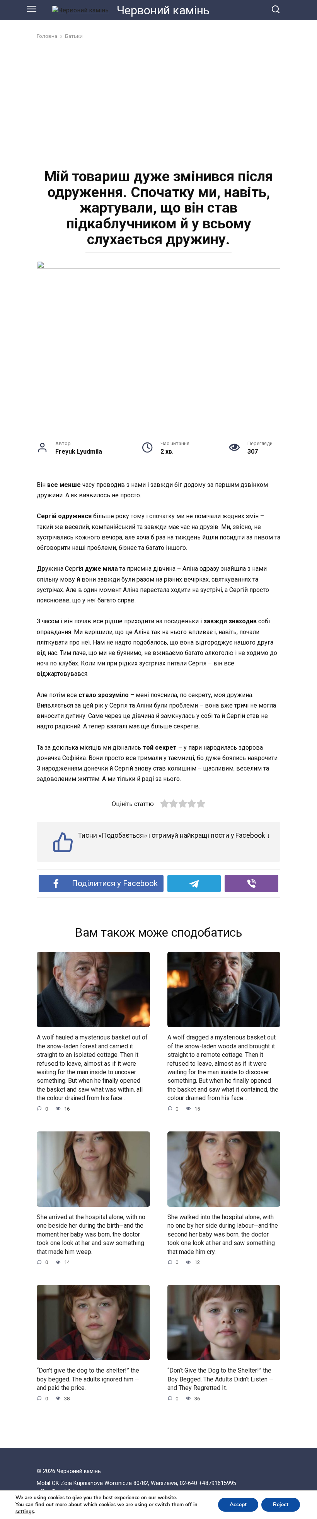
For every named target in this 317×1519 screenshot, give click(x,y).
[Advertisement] (158, 103)
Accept (238, 1504)
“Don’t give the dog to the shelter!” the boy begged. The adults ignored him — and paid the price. (88, 1379)
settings (24, 1511)
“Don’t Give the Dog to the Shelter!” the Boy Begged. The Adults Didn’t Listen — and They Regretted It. (220, 1379)
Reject (280, 1504)
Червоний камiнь (163, 10)
